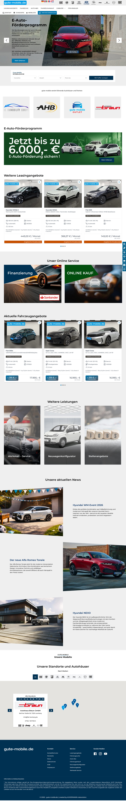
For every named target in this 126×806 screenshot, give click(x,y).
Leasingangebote (10, 8)
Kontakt (8, 12)
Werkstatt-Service (75, 770)
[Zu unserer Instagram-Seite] (100, 753)
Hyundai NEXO (82, 612)
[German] (42, 1)
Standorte (20, 12)
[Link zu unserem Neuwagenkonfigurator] (62, 435)
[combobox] (25, 78)
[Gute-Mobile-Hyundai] (86, 2)
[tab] (60, 246)
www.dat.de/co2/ (28, 789)
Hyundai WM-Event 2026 (88, 505)
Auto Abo (34, 8)
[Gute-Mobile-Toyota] (79, 2)
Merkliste (32, 12)
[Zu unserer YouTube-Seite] (105, 753)
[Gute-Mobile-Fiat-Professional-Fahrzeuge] (119, 2)
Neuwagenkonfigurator (77, 764)
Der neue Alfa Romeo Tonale (27, 560)
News (49, 759)
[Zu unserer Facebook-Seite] (95, 753)
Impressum (51, 767)
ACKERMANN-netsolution (76, 797)
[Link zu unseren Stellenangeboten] (103, 435)
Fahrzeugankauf (47, 8)
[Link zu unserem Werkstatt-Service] (22, 435)
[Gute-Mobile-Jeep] (100, 2)
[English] (45, 1)
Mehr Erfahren (106, 160)
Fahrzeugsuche (75, 756)
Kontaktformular (52, 753)
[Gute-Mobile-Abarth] (72, 2)
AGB (48, 764)
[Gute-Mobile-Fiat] (61, 2)
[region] (63, 40)
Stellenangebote (75, 767)
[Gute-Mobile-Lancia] (113, 2)
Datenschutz (51, 761)
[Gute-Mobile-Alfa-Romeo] (66, 2)
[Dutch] (53, 1)
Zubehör (60, 8)
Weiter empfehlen (49, 12)
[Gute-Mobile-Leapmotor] (106, 2)
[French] (50, 1)
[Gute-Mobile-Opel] (94, 2)
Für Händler (73, 8)
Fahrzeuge (24, 8)
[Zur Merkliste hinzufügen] (39, 182)
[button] (46, 107)
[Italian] (47, 1)
